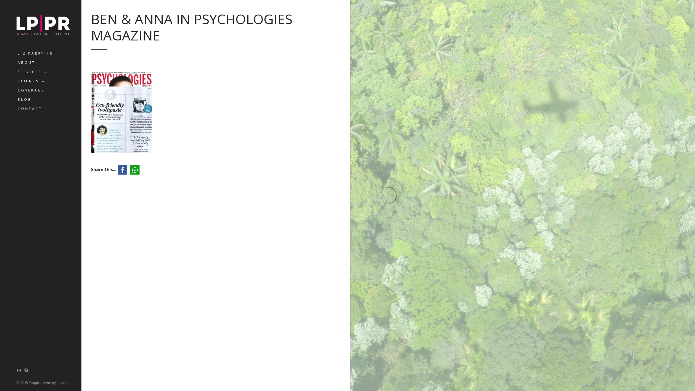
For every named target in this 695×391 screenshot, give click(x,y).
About (27, 62)
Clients (28, 81)
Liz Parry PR (35, 53)
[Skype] (26, 370)
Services (29, 72)
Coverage (31, 90)
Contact (30, 108)
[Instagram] (19, 370)
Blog (25, 99)
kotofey (63, 382)
